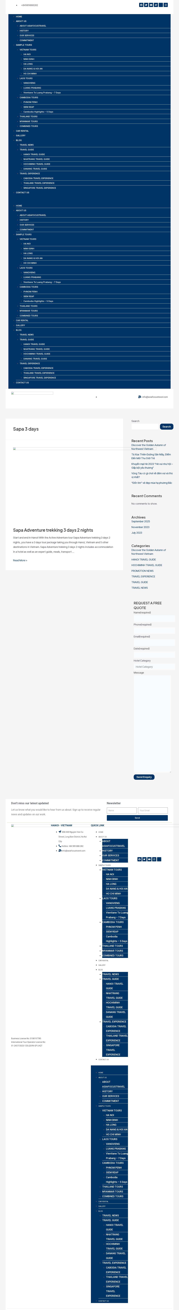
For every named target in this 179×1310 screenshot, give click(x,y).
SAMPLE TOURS (24, 45)
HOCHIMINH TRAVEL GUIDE (36, 164)
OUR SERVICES (27, 35)
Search (135, 421)
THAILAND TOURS (28, 116)
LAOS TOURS (26, 78)
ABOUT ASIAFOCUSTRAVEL (33, 26)
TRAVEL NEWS (27, 145)
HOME (19, 16)
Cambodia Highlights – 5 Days (38, 112)
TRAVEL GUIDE (27, 149)
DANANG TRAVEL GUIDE (35, 169)
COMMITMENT (27, 40)
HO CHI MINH (30, 73)
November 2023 (140, 527)
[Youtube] (151, 5)
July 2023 (136, 532)
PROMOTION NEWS (142, 570)
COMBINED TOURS (29, 126)
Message (139, 672)
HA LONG (28, 64)
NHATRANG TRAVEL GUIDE (36, 159)
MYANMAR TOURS (29, 121)
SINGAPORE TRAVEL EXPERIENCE (39, 188)
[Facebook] (141, 5)
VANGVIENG (29, 83)
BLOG (19, 140)
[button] (89, 201)
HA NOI (27, 54)
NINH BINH (28, 59)
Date (142, 648)
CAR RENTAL (22, 131)
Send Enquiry (144, 777)
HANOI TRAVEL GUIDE (34, 154)
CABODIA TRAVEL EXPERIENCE (38, 178)
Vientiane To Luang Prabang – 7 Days (42, 92)
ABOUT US (21, 21)
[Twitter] (146, 5)
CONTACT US (22, 192)
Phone (143, 624)
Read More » (20, 560)
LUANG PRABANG (32, 88)
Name (142, 612)
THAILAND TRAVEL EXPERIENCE (38, 183)
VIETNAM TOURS (28, 49)
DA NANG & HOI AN (33, 69)
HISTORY (24, 30)
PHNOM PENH (30, 102)
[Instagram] (166, 5)
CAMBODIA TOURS (29, 97)
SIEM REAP (28, 107)
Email (142, 636)
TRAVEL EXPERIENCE (30, 173)
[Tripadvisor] (161, 5)
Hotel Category (142, 660)
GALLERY (20, 135)
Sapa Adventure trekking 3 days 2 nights (53, 530)
